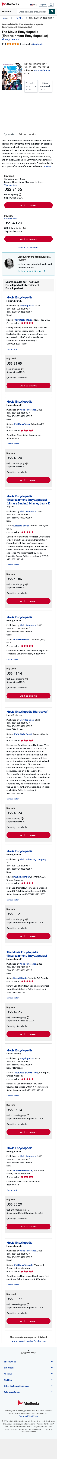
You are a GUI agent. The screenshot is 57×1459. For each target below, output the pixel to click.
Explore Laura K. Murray (29, 271)
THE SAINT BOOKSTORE (25, 1072)
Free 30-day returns (29, 247)
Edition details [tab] (27, 134)
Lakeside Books (21, 525)
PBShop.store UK (21, 876)
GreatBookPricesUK (22, 1170)
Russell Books (20, 978)
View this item (10, 185)
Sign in (43, 4)
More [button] (48, 166)
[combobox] (33, 11)
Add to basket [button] (28, 205)
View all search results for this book (28, 1341)
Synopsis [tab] (9, 134)
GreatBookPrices (21, 424)
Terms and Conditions (28, 1416)
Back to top (28, 1353)
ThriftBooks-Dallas (22, 319)
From (31, 86)
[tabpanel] (27, 153)
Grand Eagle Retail (22, 734)
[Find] (52, 11)
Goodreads (37, 44)
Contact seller (12, 349)
